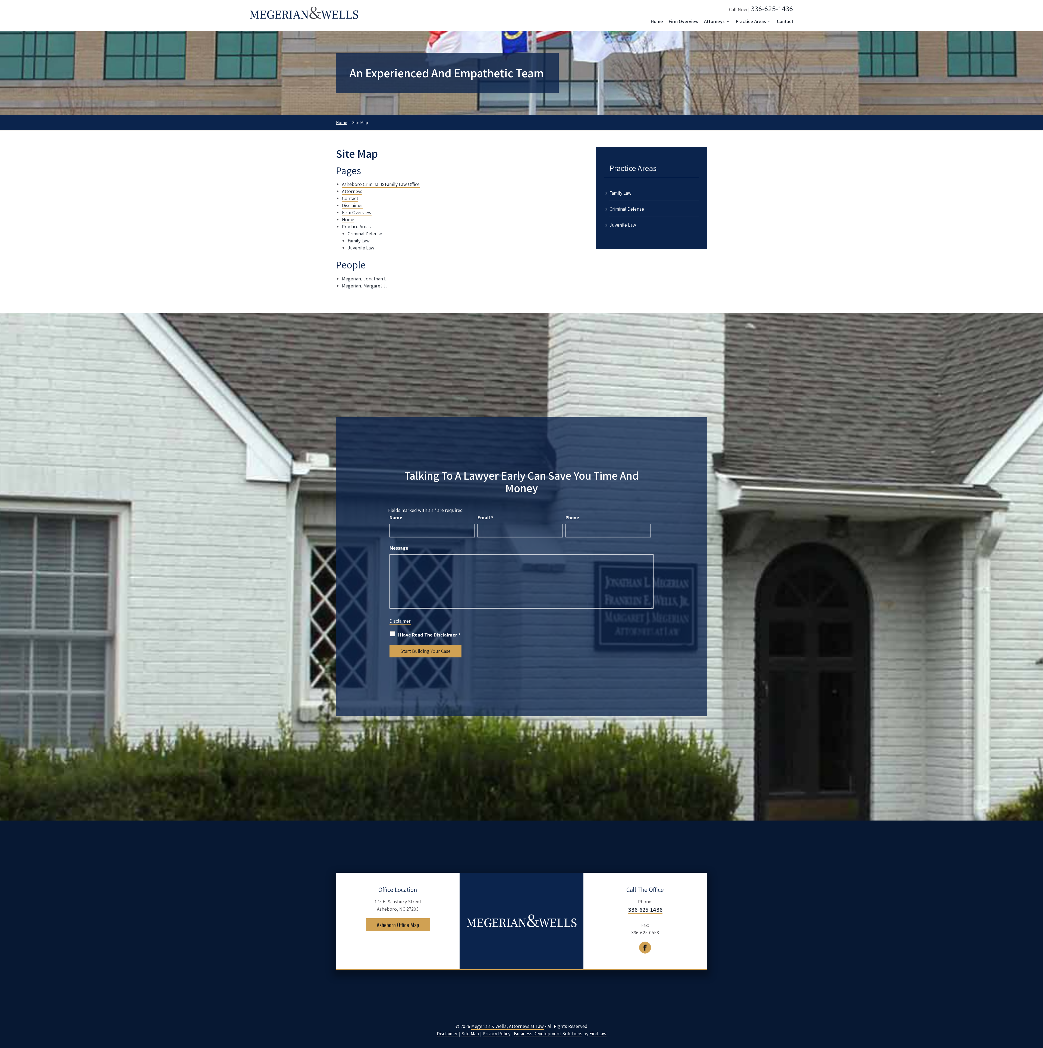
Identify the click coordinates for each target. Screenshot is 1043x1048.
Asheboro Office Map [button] (398, 925)
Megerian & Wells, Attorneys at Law (507, 1026)
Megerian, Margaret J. (364, 286)
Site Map (470, 1033)
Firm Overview (683, 21)
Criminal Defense (365, 233)
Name (395, 517)
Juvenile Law (361, 248)
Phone (572, 517)
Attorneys (714, 21)
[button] (1037, 1008)
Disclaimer (352, 205)
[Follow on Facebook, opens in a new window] (645, 948)
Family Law (359, 241)
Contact (785, 21)
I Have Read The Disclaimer (429, 635)
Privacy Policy (496, 1033)
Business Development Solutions (548, 1033)
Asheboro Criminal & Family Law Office (381, 184)
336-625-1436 (772, 8)
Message (398, 548)
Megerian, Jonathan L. (365, 279)
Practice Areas (751, 21)
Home (657, 21)
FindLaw (598, 1033)
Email (485, 517)
